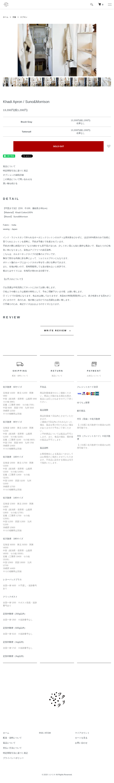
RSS (41, 733)
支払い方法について (12, 748)
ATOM (48, 733)
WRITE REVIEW (55, 330)
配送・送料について (12, 738)
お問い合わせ (81, 743)
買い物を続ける (10, 183)
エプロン (23, 17)
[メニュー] (109, 4)
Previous (22, 50)
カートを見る (81, 738)
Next (92, 50)
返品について (9, 166)
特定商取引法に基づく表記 (15, 170)
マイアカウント (82, 733)
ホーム (5, 17)
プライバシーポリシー (13, 758)
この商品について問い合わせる (17, 179)
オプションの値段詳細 (13, 175)
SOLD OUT (58, 146)
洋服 (14, 17)
